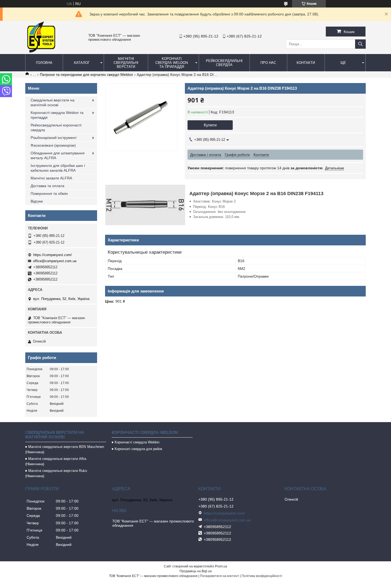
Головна (44, 63)
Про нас (268, 63)
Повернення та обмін (49, 193)
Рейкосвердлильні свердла (224, 63)
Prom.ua (221, 566)
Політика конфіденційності (262, 576)
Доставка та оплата (47, 186)
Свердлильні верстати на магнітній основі (52, 102)
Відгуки (37, 201)
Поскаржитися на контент (219, 576)
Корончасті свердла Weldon (137, 442)
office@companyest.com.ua (54, 261)
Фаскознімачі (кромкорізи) (53, 145)
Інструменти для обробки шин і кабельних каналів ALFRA (58, 167)
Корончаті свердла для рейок (138, 449)
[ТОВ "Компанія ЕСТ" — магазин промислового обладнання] (41, 52)
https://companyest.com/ (52, 255)
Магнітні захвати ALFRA (51, 178)
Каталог (82, 63)
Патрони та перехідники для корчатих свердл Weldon (86, 74)
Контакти (306, 63)
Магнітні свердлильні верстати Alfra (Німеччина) (55, 461)
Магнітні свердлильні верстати (126, 63)
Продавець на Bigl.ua (196, 571)
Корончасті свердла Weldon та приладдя (57, 115)
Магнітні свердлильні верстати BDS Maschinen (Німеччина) (64, 449)
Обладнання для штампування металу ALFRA (58, 155)
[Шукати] (360, 44)
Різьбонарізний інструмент (54, 137)
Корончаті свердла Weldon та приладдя (171, 63)
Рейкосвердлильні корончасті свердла (56, 127)
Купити (210, 125)
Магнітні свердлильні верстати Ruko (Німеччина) (56, 473)
